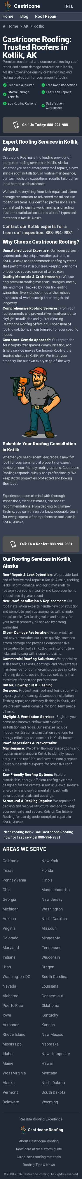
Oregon (48, 967)
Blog (24, 16)
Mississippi (13, 1044)
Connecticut (52, 996)
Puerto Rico (13, 1005)
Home (8, 16)
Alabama (10, 996)
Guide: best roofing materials (39, 1157)
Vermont (10, 1092)
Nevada (9, 986)
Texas (8, 870)
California (11, 860)
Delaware (11, 1102)
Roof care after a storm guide (39, 1149)
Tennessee (51, 947)
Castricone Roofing (36, 1174)
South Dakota (53, 1092)
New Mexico (52, 1034)
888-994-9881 (49, 837)
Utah (7, 967)
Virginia (9, 928)
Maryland (11, 947)
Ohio (6, 889)
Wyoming (50, 1102)
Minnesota (51, 938)
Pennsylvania (14, 880)
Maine (8, 1063)
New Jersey (52, 899)
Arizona (9, 918)
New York (50, 860)
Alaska (9, 1082)
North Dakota (53, 1082)
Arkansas (11, 1024)
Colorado (10, 938)
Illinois (47, 880)
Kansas (48, 1024)
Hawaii (48, 1063)
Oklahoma (50, 1005)
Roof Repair (45, 16)
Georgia (9, 899)
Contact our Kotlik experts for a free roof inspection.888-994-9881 (38, 229)
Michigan (11, 909)
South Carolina (54, 976)
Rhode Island (14, 1034)
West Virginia (14, 1073)
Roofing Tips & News (39, 1165)
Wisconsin (51, 957)
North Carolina (54, 918)
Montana (49, 1073)
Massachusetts (56, 889)
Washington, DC (16, 976)
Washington (52, 909)
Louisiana (50, 986)
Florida (47, 870)
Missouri (49, 928)
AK (25, 26)
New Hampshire (56, 1053)
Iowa (7, 1015)
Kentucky (50, 1015)
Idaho (7, 1053)
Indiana (9, 957)
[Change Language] (70, 6)
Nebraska (50, 1044)
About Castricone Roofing (39, 1141)
